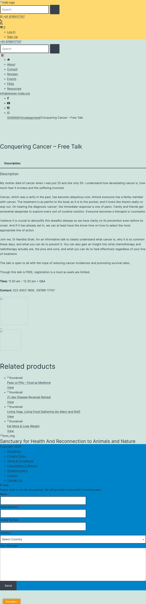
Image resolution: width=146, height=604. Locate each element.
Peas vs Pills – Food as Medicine (29, 382)
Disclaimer (14, 451)
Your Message (10, 545)
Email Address (10, 506)
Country (6, 532)
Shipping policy (17, 470)
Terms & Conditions (20, 461)
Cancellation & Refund (22, 466)
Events (11, 79)
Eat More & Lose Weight (23, 426)
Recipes (12, 74)
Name (4, 494)
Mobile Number (9, 519)
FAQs (10, 83)
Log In (11, 32)
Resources (14, 88)
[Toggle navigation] (2, 55)
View (10, 387)
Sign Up (12, 37)
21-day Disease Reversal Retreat (29, 397)
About (11, 64)
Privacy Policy (16, 456)
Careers (12, 475)
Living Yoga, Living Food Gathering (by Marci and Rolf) (43, 411)
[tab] (12, 163)
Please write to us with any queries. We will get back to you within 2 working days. (51, 489)
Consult (12, 69)
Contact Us (14, 480)
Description (12, 163)
